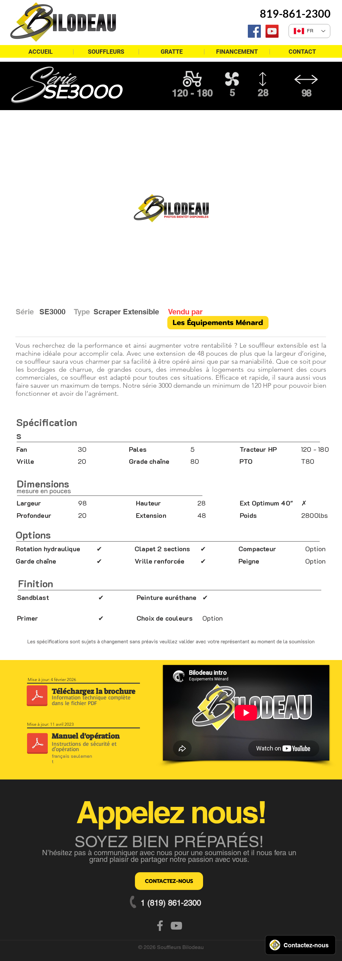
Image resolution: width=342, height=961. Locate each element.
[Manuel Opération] (37, 744)
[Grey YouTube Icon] (176, 926)
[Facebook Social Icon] (254, 31)
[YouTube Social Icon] (272, 31)
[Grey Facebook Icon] (160, 926)
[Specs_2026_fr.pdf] (37, 696)
